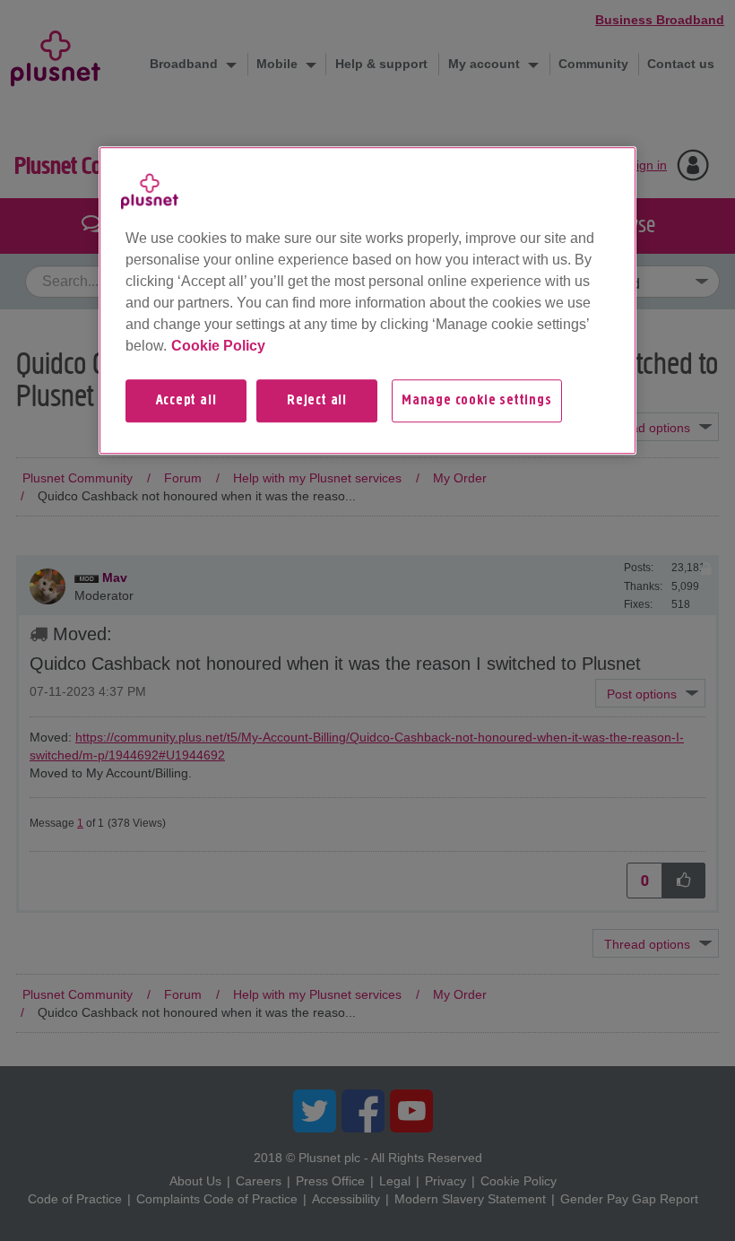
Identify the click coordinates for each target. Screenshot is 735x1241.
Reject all (317, 401)
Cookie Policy (218, 345)
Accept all (186, 401)
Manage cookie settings (477, 401)
